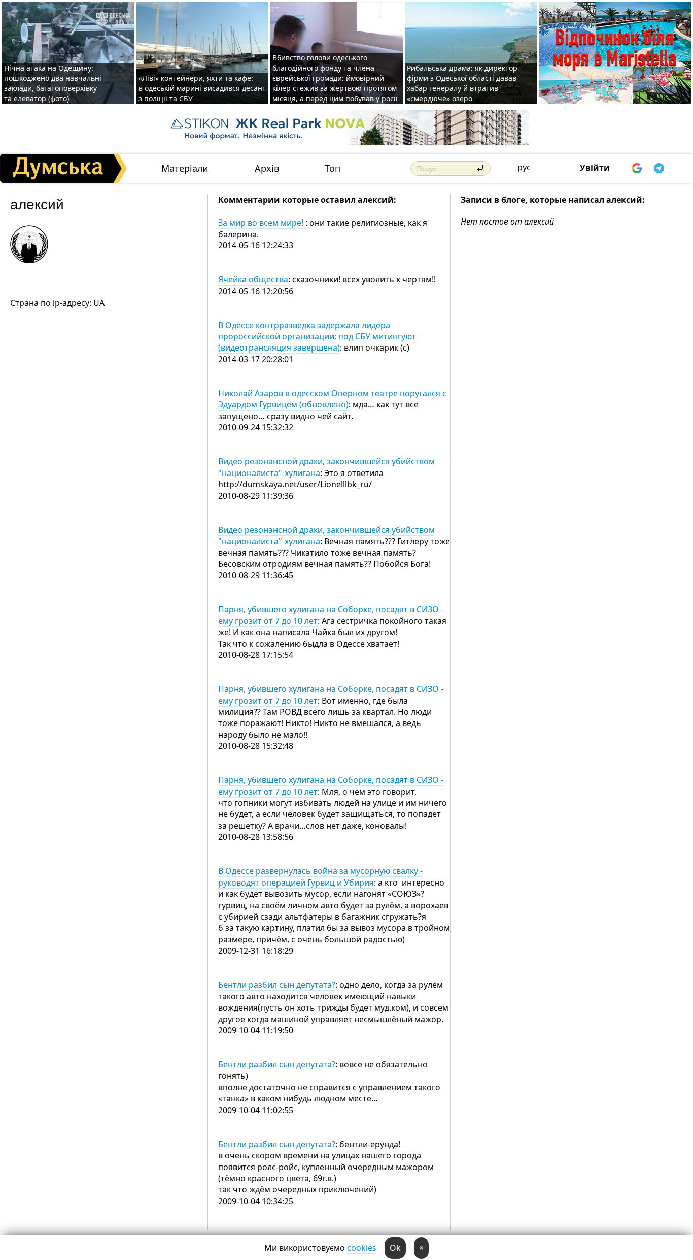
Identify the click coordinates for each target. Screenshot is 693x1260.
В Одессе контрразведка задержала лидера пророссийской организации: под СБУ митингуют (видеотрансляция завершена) (317, 337)
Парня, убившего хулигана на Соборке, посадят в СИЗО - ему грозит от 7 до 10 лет (330, 694)
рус (524, 167)
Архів (267, 168)
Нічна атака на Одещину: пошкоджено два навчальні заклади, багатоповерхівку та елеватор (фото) (52, 83)
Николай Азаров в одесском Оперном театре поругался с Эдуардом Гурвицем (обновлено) (332, 399)
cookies (361, 1247)
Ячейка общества (253, 279)
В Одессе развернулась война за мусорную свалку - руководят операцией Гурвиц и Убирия (320, 876)
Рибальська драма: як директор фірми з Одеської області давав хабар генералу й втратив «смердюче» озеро (462, 83)
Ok (395, 1247)
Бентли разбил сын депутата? (276, 984)
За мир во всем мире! (261, 222)
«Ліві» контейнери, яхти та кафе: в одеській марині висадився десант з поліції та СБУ (202, 88)
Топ (332, 168)
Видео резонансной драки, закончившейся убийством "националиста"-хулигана (326, 535)
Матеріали (185, 168)
